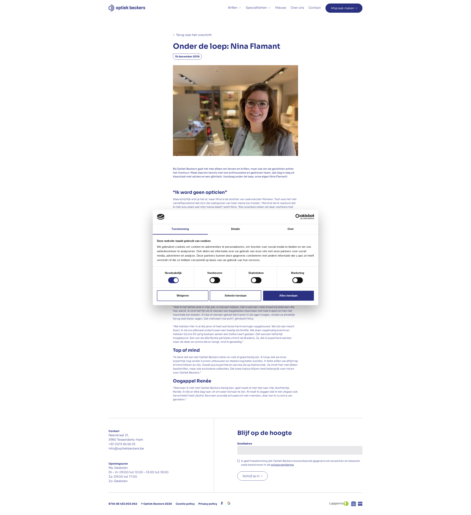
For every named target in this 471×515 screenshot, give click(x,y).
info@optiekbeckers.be (126, 448)
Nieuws (280, 8)
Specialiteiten (256, 8)
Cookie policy (185, 503)
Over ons (297, 8)
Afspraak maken (342, 8)
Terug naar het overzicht (194, 35)
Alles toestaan (288, 295)
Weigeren (183, 295)
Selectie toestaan (236, 295)
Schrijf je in (251, 476)
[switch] (215, 280)
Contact (315, 8)
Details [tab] (235, 228)
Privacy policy (207, 503)
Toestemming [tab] (180, 228)
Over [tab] (291, 228)
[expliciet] (222, 503)
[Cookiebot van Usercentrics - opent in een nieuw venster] (298, 217)
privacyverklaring (282, 464)
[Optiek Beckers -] (127, 8)
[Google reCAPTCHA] (228, 503)
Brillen (232, 8)
